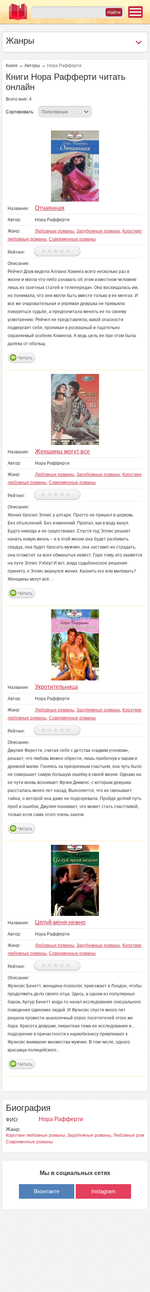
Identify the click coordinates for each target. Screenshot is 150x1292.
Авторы (32, 65)
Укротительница (56, 687)
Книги (11, 65)
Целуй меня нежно (60, 922)
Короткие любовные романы (35, 1135)
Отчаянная (49, 208)
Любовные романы (54, 231)
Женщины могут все (62, 451)
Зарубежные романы (98, 231)
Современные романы (72, 239)
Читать (25, 357)
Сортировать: (20, 111)
